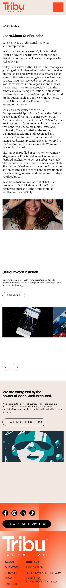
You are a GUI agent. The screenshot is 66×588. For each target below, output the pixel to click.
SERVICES (11, 573)
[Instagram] (14, 513)
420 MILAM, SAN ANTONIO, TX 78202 (41, 580)
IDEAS (9, 578)
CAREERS (11, 584)
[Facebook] (5, 513)
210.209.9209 (34, 567)
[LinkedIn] (23, 513)
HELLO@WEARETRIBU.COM (43, 573)
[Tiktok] (32, 513)
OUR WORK (12, 567)
